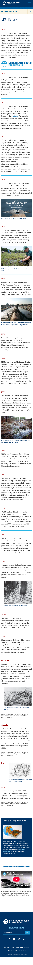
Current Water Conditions (22, 947)
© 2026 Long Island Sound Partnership (16, 954)
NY (13, 947)
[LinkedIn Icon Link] (23, 939)
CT (11, 947)
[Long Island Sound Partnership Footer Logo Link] (16, 921)
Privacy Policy (22, 950)
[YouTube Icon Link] (13, 939)
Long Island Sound (10, 11)
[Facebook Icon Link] (9, 939)
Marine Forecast (12, 950)
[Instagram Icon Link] (18, 939)
